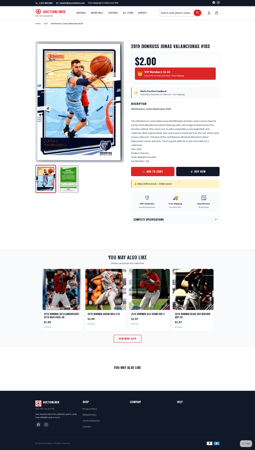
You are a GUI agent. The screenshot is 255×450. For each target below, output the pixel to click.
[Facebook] (213, 3)
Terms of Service (91, 420)
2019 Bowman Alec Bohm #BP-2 (148, 314)
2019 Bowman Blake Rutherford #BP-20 (192, 315)
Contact (142, 12)
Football (113, 12)
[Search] (197, 13)
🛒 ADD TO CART (152, 171)
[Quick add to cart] (78, 307)
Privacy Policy (90, 409)
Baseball (81, 12)
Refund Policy (90, 414)
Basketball (97, 12)
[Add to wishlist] (71, 307)
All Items (128, 12)
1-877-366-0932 (46, 2)
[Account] (209, 13)
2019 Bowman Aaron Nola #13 (104, 314)
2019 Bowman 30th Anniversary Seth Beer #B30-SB (61, 315)
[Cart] (217, 13)
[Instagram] (218, 3)
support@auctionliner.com (72, 2)
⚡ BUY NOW (198, 171)
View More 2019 (127, 338)
